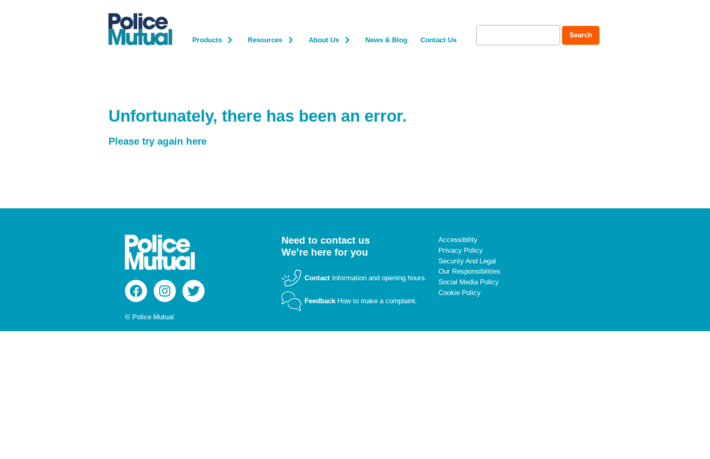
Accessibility (457, 240)
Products (207, 40)
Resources (265, 40)
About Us (324, 40)
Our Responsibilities (469, 271)
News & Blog (386, 40)
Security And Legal (467, 261)
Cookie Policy (459, 293)
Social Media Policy (468, 282)
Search (580, 35)
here (196, 141)
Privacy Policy (460, 250)
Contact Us (438, 40)
